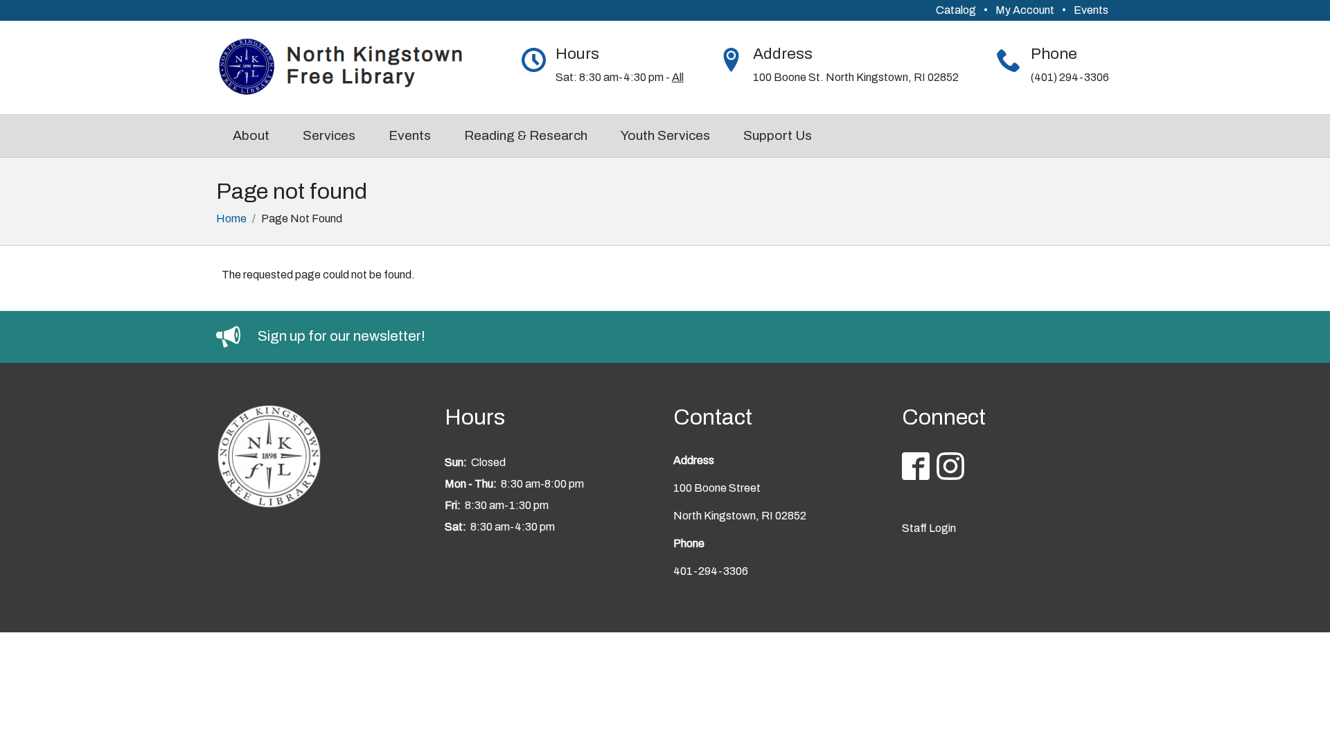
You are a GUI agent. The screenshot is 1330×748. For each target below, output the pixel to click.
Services (329, 135)
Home (231, 218)
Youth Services (665, 135)
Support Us (777, 135)
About (251, 135)
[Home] (349, 67)
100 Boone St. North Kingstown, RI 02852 (856, 77)
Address (783, 53)
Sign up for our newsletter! (341, 336)
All (678, 77)
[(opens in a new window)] (237, 336)
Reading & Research (525, 135)
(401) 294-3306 (1070, 77)
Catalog (956, 10)
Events (1091, 10)
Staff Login (929, 528)
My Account (1024, 10)
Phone (1054, 53)
